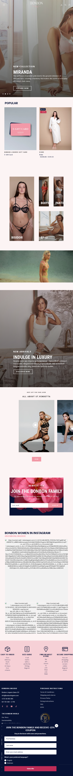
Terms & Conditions (47, 692)
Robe (41, 155)
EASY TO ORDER (7, 655)
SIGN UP (55, 505)
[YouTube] (11, 706)
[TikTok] (16, 706)
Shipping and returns (48, 695)
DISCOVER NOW (23, 372)
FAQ (41, 704)
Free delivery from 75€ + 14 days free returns (7, 664)
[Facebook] (2, 706)
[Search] (65, 5)
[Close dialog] (56, 725)
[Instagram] (7, 706)
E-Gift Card (8, 155)
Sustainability (7, 720)
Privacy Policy (45, 698)
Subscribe (30, 769)
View (36, 459)
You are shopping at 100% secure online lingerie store (65, 664)
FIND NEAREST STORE (46, 655)
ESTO (42, 707)
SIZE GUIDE (27, 655)
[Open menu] (4, 5)
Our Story (5, 717)
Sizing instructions (47, 701)
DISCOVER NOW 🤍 (24, 88)
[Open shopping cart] (69, 5)
